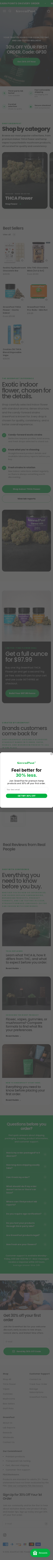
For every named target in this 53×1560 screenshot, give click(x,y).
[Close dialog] (51, 754)
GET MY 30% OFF (26, 796)
